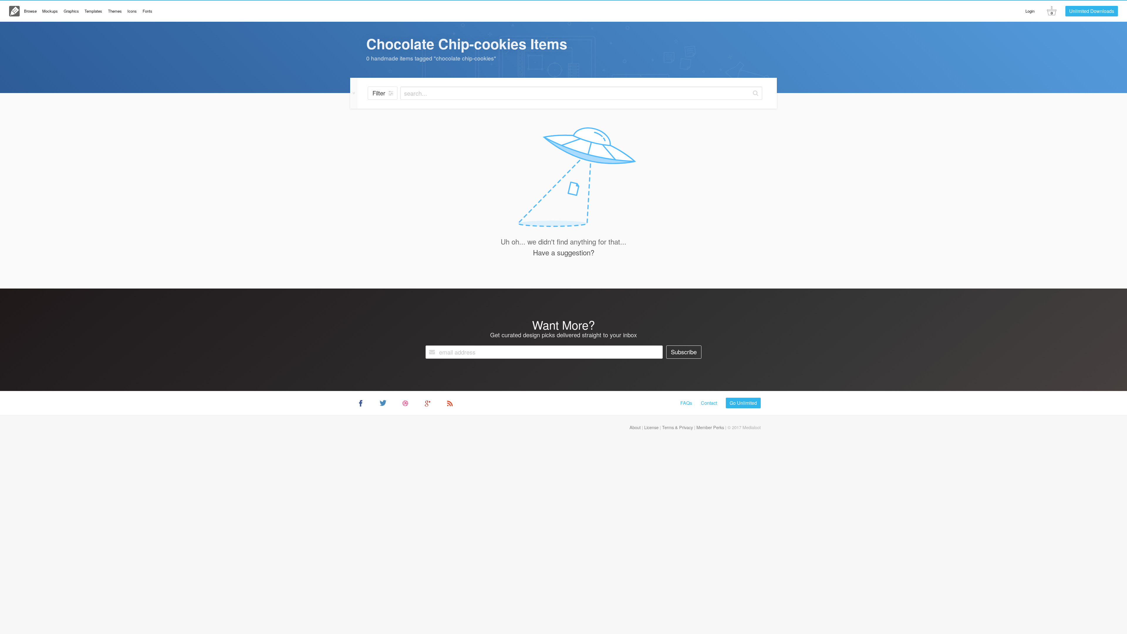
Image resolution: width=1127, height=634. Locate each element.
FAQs (686, 402)
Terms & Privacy (677, 427)
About (635, 427)
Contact (709, 402)
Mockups (50, 11)
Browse (30, 11)
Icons (132, 11)
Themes (115, 11)
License (651, 427)
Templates (93, 11)
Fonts (147, 11)
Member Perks (710, 427)
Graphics (71, 11)
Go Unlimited (743, 402)
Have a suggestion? (563, 252)
